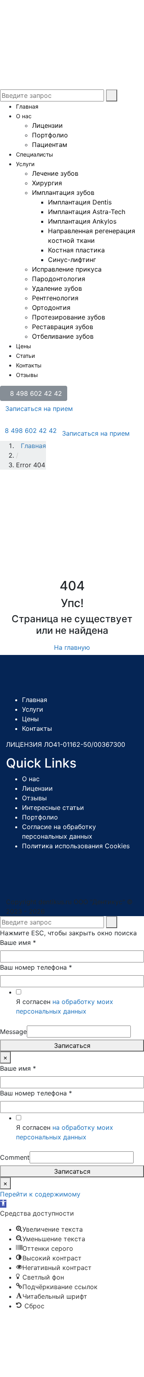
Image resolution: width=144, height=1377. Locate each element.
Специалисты (34, 154)
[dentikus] (60, 19)
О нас (24, 116)
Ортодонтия (51, 308)
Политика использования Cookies (76, 846)
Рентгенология (55, 298)
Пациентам (49, 145)
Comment (15, 1157)
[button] (3, 1204)
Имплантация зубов (63, 192)
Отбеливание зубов (63, 336)
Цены (23, 346)
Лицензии (47, 125)
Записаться (72, 1046)
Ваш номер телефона (36, 967)
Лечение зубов (55, 173)
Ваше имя (18, 942)
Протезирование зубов (68, 317)
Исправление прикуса (67, 269)
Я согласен (64, 1006)
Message (13, 1032)
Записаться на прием (39, 409)
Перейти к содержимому (40, 1194)
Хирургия (47, 183)
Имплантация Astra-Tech (86, 212)
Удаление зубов (57, 288)
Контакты (29, 365)
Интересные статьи (53, 808)
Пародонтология (58, 279)
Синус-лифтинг (72, 260)
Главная (27, 106)
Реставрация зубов (62, 327)
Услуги (25, 164)
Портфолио (50, 135)
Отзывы (27, 374)
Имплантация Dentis (80, 202)
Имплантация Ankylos (82, 221)
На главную (72, 647)
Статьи (25, 355)
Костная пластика (76, 250)
